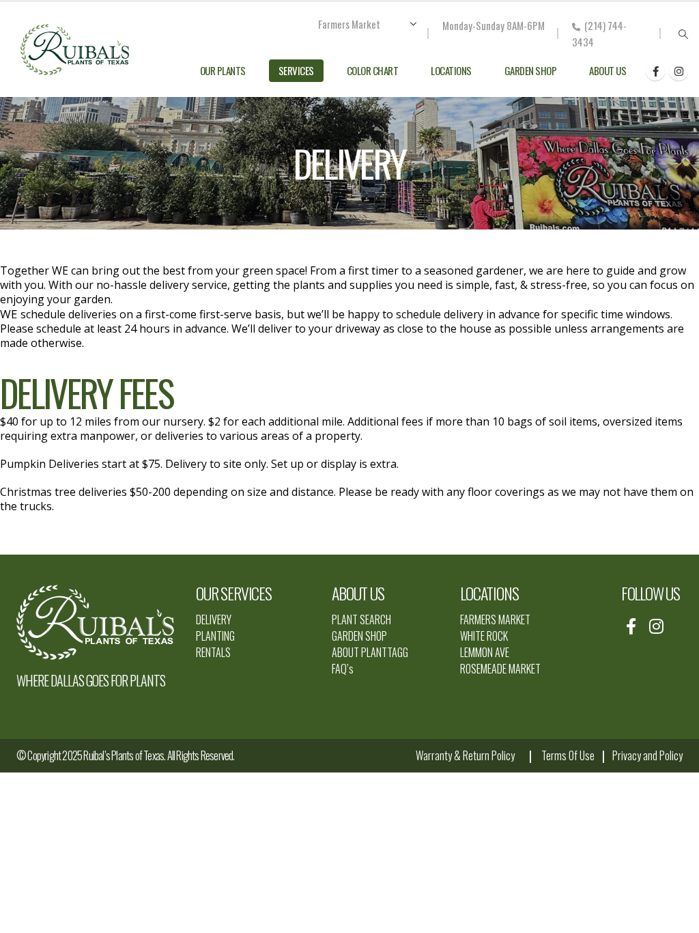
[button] (683, 34)
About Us (607, 70)
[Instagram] (678, 71)
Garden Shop (530, 70)
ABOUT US (358, 593)
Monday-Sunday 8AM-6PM (493, 25)
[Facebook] (655, 71)
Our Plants (223, 70)
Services (296, 70)
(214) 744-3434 (599, 33)
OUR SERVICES (234, 593)
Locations (451, 70)
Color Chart (373, 70)
